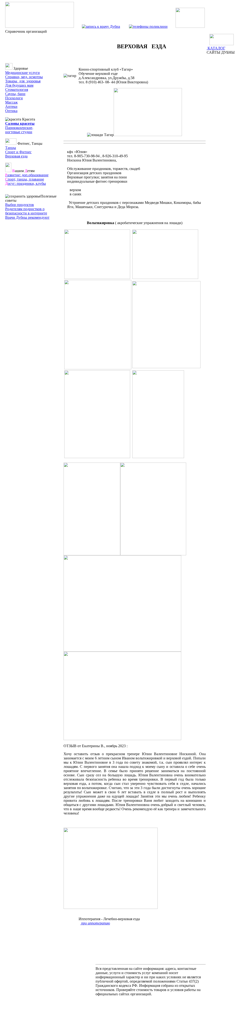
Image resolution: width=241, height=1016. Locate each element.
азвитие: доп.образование (26, 175)
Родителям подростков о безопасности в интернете (26, 211)
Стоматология (16, 90)
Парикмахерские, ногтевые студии (19, 130)
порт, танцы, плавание (24, 179)
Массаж (11, 102)
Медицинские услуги (22, 73)
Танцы (10, 148)
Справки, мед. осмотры (24, 77)
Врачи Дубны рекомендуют (27, 217)
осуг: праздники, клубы (25, 183)
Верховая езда (16, 156)
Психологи (14, 98)
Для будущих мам (19, 85)
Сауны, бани (15, 94)
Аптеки (11, 107)
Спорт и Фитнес (18, 152)
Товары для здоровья (22, 81)
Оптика (11, 111)
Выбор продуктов (19, 205)
